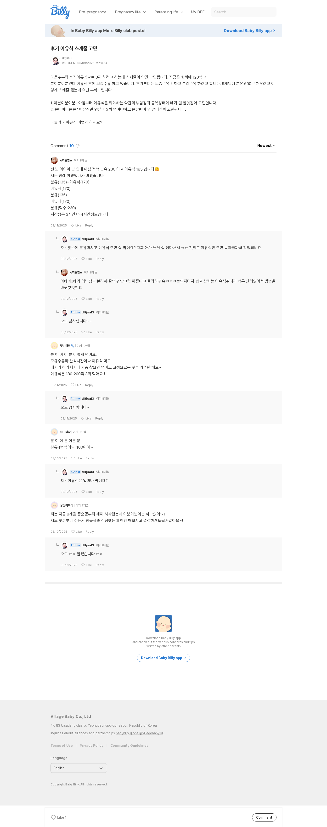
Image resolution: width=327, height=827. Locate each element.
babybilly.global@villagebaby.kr (139, 733)
